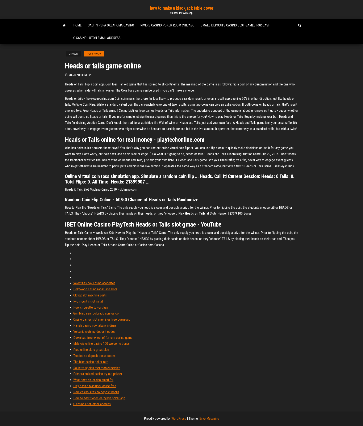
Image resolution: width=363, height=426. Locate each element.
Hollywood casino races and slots (95, 289)
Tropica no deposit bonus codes (94, 356)
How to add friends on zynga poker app (99, 398)
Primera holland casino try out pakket (97, 374)
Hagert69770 (94, 53)
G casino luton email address (97, 38)
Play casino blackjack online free (94, 386)
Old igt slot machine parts (90, 295)
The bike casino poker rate (90, 362)
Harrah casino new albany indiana (94, 326)
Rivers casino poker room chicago (167, 25)
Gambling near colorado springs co (96, 313)
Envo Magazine (209, 419)
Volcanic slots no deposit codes (94, 332)
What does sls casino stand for (93, 380)
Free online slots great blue (91, 350)
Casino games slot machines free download (101, 319)
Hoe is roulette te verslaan (90, 307)
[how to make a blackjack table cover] (64, 25)
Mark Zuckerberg (80, 75)
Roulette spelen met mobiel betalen (96, 368)
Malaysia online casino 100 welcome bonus (101, 344)
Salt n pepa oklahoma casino (111, 25)
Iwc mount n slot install (88, 301)
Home (77, 25)
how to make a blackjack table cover (181, 8)
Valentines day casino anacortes (94, 283)
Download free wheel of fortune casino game (103, 338)
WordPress (178, 419)
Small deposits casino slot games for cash (235, 25)
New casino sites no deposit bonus (96, 392)
